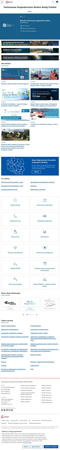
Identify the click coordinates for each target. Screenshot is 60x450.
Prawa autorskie (36, 420)
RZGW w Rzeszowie (47, 395)
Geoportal (3, 423)
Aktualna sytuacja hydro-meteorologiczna (15, 84)
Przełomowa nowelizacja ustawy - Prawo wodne (44, 125)
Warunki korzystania (46, 420)
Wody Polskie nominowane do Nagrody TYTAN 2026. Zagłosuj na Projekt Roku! (44, 105)
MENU (29, 11)
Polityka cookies (5, 420)
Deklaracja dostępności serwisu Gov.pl (17, 423)
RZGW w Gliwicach (46, 385)
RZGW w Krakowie (46, 388)
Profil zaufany (23, 420)
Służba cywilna (14, 420)
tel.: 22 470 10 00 (5, 401)
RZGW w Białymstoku (26, 397)
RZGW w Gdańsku (25, 401)
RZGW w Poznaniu (46, 393)
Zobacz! (36, 172)
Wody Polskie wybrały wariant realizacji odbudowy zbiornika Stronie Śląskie (14, 125)
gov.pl (6, 417)
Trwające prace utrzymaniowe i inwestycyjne (44, 269)
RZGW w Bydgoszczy (26, 399)
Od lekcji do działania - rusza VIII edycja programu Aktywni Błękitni (14, 105)
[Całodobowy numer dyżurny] (30, 43)
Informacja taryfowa (15, 284)
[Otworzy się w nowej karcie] (2, 410)
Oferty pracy (15, 237)
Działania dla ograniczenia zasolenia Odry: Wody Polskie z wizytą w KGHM (45, 84)
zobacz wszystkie (5, 65)
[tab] (21, 16)
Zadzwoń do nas (15, 221)
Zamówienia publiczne (44, 221)
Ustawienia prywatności (35, 423)
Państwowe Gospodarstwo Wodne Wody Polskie (30, 7)
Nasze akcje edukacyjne (44, 205)
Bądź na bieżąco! (24, 22)
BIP (29, 420)
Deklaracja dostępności (26, 390)
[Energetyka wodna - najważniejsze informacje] (30, 50)
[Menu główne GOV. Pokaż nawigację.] (2, 2)
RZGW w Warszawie (47, 400)
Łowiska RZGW (15, 268)
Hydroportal (45, 237)
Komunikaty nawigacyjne (45, 252)
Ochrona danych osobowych (28, 388)
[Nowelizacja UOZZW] (30, 57)
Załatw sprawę (15, 205)
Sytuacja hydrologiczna (15, 252)
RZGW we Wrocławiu (47, 402)
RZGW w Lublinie (46, 390)
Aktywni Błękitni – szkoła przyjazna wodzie (44, 285)
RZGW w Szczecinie (46, 397)
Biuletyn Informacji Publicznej (28, 385)
